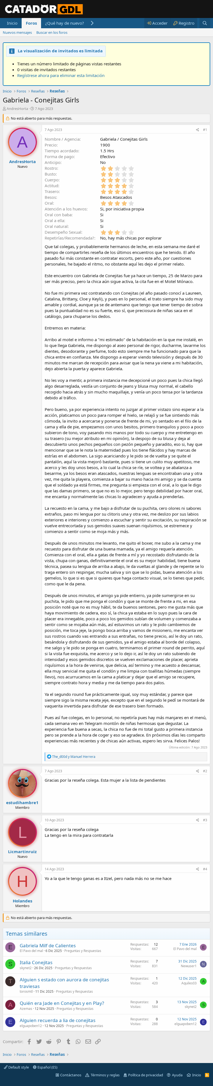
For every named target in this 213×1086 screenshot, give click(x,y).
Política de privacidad (145, 1074)
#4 (205, 869)
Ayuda (177, 1074)
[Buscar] (204, 23)
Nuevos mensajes (17, 32)
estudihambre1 (22, 802)
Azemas (26, 1008)
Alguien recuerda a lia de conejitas (57, 1020)
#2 (205, 771)
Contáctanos (70, 1074)
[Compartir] (197, 130)
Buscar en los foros (51, 32)
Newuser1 (189, 966)
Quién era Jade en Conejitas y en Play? (62, 1003)
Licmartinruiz (22, 851)
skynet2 (26, 968)
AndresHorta (17, 108)
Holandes (22, 901)
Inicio (12, 23)
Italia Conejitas (36, 962)
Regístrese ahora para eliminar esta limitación (61, 75)
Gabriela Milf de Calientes (48, 945)
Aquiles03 (189, 983)
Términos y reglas (105, 1074)
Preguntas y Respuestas (82, 950)
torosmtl (26, 991)
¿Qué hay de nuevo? (64, 23)
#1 (205, 129)
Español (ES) (47, 1067)
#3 (205, 820)
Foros (31, 23)
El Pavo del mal (31, 950)
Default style (18, 1067)
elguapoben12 (31, 1025)
